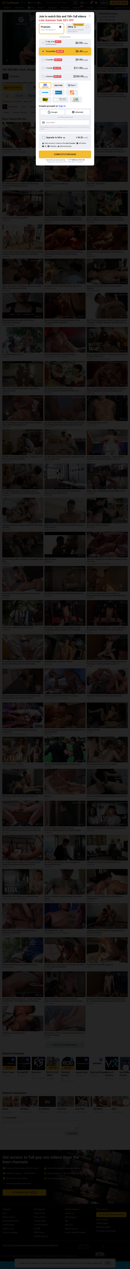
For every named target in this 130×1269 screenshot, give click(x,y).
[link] (89, 16)
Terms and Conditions (75, 127)
